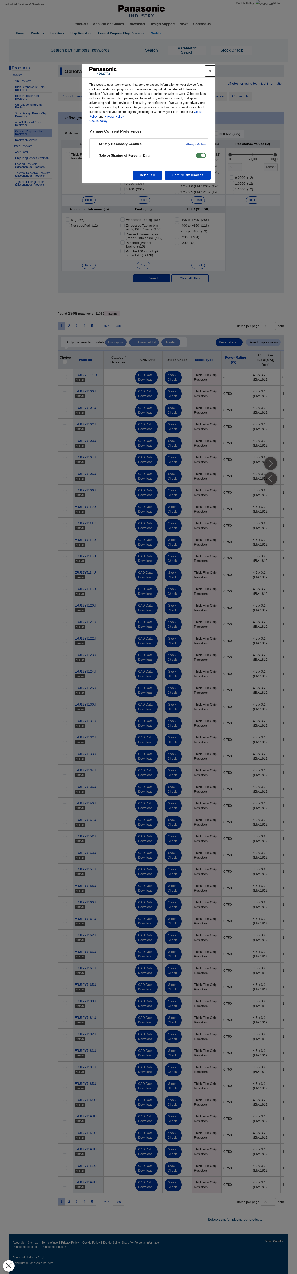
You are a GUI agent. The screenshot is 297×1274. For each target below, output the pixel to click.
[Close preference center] (210, 71)
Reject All (147, 175)
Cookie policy (98, 121)
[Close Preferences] (9, 1266)
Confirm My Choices (187, 175)
